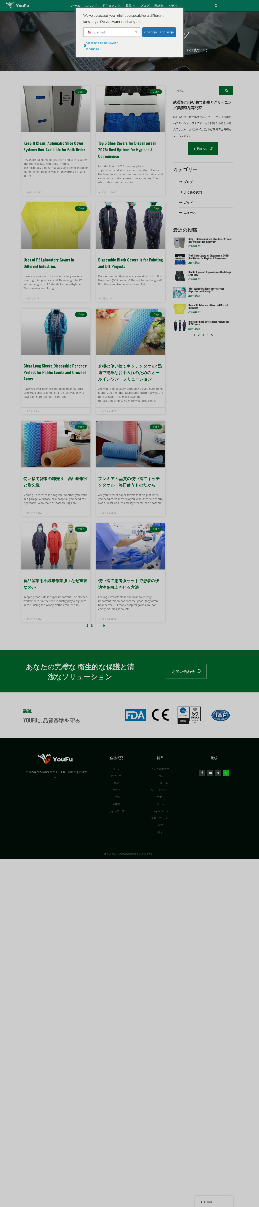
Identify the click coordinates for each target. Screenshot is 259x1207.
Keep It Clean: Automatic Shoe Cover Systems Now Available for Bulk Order (210, 240)
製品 (129, 5)
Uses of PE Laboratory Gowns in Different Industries (208, 306)
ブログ (144, 5)
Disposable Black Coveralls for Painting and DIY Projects (208, 323)
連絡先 (158, 5)
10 (103, 625)
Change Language (159, 32)
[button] (216, 6)
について (91, 5)
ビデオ (172, 5)
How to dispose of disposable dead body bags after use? (209, 273)
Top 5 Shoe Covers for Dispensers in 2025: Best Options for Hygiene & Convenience (127, 149)
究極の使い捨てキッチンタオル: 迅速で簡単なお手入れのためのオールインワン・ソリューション (130, 372)
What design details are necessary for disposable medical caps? (206, 290)
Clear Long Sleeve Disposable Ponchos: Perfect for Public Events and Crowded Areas (55, 372)
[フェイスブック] (202, 773)
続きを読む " (195, 246)
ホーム (75, 5)
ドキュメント (111, 5)
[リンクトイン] (218, 773)
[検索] (226, 90)
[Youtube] (210, 773)
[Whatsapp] (226, 773)
